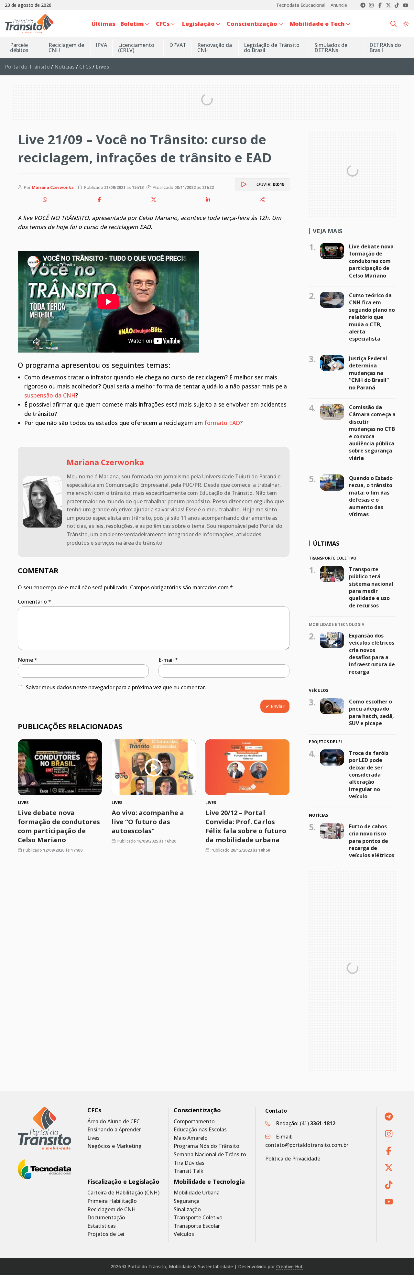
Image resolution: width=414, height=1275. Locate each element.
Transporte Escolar (197, 1226)
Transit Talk (188, 1171)
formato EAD (222, 423)
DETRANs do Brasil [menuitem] (385, 47)
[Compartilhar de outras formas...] (262, 199)
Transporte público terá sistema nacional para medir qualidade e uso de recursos (371, 587)
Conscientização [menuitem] (252, 23)
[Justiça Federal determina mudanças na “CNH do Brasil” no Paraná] (332, 363)
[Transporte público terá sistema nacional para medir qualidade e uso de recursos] (332, 574)
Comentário (34, 601)
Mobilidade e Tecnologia (209, 1182)
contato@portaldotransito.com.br (306, 1145)
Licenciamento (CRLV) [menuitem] (136, 47)
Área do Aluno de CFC (113, 1121)
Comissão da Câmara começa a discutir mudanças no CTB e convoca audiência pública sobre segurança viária (372, 433)
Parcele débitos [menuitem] (19, 47)
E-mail (168, 659)
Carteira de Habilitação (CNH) (123, 1193)
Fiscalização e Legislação (123, 1182)
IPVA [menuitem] (101, 45)
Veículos (184, 1234)
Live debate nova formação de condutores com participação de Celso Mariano (59, 826)
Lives (93, 1138)
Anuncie (339, 5)
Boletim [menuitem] (132, 23)
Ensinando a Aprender (114, 1130)
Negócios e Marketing (114, 1146)
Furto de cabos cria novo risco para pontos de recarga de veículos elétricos (371, 841)
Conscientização (197, 1110)
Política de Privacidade (292, 1158)
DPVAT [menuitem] (177, 45)
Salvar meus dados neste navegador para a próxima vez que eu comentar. (116, 687)
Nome (27, 659)
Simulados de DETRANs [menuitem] (330, 47)
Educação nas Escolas (200, 1130)
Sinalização (187, 1209)
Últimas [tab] (326, 543)
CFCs (85, 66)
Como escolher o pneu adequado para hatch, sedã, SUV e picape (371, 712)
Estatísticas (101, 1226)
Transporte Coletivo (198, 1218)
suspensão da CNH (49, 395)
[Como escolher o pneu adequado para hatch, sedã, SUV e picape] (332, 706)
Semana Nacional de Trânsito (210, 1154)
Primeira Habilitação (112, 1201)
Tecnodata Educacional (300, 5)
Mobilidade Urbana (197, 1193)
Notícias (64, 66)
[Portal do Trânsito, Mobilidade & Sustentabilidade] (44, 1128)
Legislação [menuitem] (198, 23)
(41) (317, 1123)
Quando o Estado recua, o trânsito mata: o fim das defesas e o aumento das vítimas (371, 496)
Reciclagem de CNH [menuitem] (66, 47)
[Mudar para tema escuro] (405, 23)
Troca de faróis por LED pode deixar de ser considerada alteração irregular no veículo (368, 774)
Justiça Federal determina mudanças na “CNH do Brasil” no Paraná (369, 373)
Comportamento (194, 1121)
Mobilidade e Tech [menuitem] (317, 23)
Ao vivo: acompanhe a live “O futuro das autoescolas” (148, 821)
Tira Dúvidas (189, 1163)
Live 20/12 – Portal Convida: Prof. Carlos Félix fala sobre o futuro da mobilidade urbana (245, 826)
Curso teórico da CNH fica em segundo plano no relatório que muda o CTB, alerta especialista (372, 317)
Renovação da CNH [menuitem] (214, 47)
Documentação (106, 1218)
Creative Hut (289, 1266)
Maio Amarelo (191, 1138)
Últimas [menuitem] (103, 23)
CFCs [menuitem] (163, 23)
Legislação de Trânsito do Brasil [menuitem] (272, 47)
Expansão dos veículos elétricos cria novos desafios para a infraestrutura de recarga (372, 653)
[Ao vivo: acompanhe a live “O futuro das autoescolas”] (154, 767)
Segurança (187, 1201)
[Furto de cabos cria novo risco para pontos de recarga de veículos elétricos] (332, 831)
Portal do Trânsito (27, 66)
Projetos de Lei (105, 1234)
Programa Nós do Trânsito (206, 1146)
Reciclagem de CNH (111, 1209)
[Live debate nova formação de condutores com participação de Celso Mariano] (60, 767)
